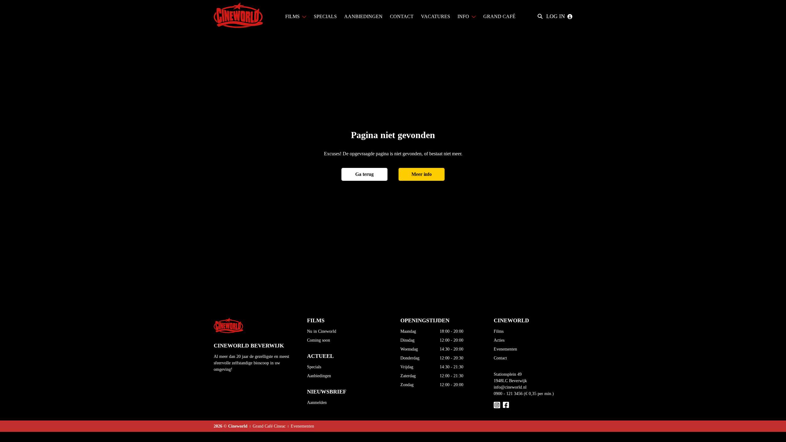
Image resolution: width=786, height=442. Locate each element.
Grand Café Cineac (269, 426)
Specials (314, 367)
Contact (500, 358)
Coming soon (318, 340)
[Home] (238, 16)
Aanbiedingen (319, 376)
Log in (555, 16)
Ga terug (364, 174)
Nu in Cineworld (321, 331)
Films (499, 331)
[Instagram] (497, 405)
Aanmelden (317, 402)
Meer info (421, 174)
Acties (499, 340)
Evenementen (505, 349)
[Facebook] (506, 405)
